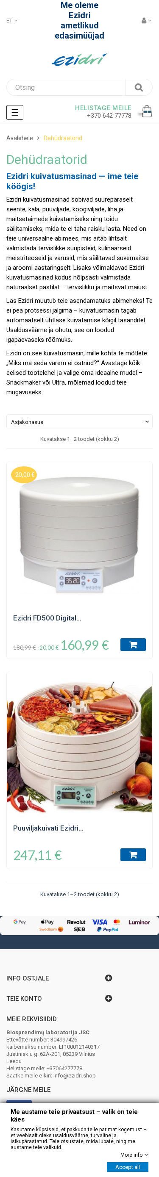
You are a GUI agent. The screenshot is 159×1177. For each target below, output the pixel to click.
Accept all (127, 1167)
